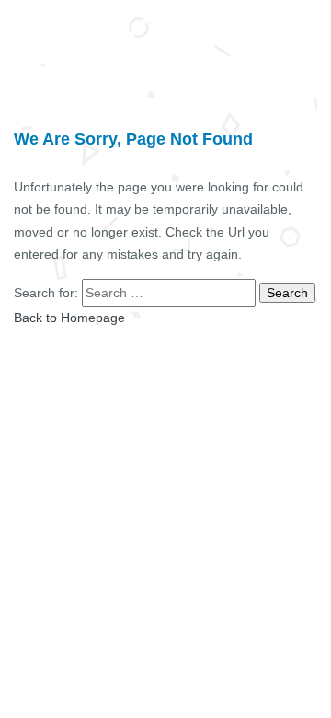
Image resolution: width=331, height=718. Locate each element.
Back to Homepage (69, 317)
